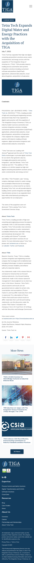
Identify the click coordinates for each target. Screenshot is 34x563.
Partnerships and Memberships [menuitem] (11, 522)
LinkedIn (6, 246)
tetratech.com (14, 243)
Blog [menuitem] (3, 503)
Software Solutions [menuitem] (8, 492)
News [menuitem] (4, 508)
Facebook (21, 246)
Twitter (12, 246)
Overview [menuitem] (5, 517)
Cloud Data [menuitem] (5, 495)
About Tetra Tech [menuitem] (7, 525)
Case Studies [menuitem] (6, 506)
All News (17, 452)
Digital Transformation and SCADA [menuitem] (13, 489)
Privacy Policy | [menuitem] (6, 542)
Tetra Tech (10, 216)
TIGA (8, 253)
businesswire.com (9, 319)
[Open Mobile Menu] (30, 6)
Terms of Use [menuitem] (15, 542)
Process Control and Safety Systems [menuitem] (13, 486)
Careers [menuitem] (4, 519)
